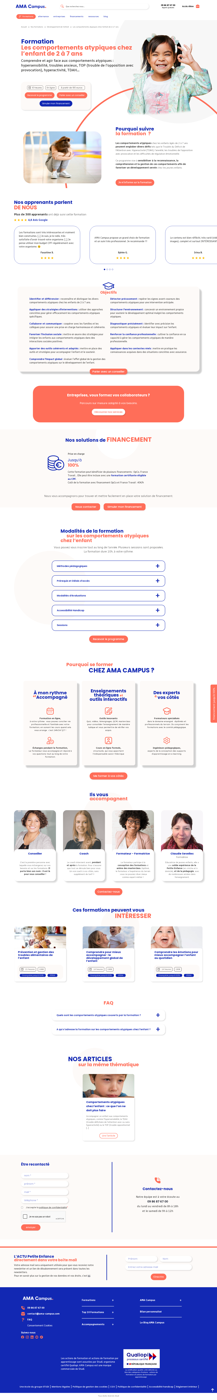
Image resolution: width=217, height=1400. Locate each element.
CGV (112, 1386)
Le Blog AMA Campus (152, 1322)
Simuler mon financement (56, 103)
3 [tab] (110, 269)
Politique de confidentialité (132, 1386)
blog (105, 17)
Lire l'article (108, 1135)
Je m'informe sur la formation (135, 182)
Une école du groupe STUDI (34, 1386)
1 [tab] (104, 269)
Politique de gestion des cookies (90, 1386)
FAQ (29, 1319)
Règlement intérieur (186, 1386)
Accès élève (188, 6)
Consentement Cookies (39, 1325)
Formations (88, 1300)
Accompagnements (93, 1324)
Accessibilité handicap (161, 1386)
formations (27, 16)
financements (76, 17)
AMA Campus (147, 1300)
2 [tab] (107, 269)
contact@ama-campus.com (43, 1313)
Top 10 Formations (93, 1312)
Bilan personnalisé (151, 1311)
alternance (43, 17)
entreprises (59, 16)
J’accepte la (46, 1207)
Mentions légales (61, 1386)
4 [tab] (112, 269)
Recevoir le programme (39, 95)
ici (89, 1275)
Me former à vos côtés (108, 776)
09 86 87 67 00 (157, 1201)
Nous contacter (85, 507)
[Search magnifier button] (62, 6)
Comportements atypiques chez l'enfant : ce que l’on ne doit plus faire (106, 1106)
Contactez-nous (108, 891)
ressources (93, 17)
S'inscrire (158, 1276)
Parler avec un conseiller (72, 95)
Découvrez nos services (108, 412)
